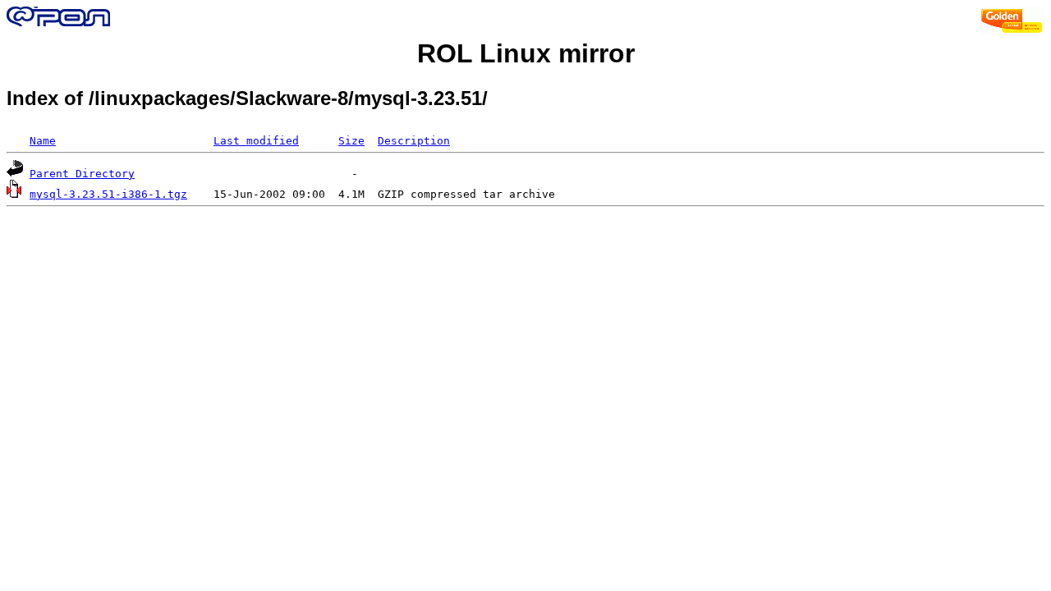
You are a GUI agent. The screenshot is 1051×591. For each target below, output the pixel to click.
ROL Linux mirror (526, 53)
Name (43, 141)
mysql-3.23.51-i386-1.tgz (108, 194)
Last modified (256, 141)
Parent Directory (82, 173)
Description (414, 141)
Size (351, 141)
